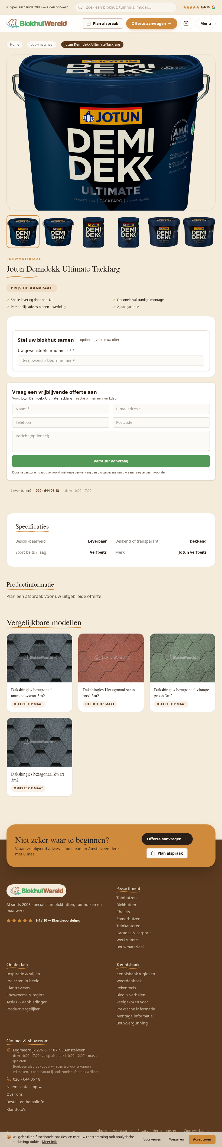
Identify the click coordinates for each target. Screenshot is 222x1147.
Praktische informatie (135, 1008)
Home (14, 44)
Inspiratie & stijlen (23, 973)
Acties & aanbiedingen (27, 1001)
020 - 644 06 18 (47, 491)
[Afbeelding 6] (199, 231)
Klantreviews (18, 987)
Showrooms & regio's (25, 994)
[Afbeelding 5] (163, 231)
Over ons (14, 1094)
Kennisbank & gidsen (135, 973)
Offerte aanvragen (149, 23)
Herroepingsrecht (166, 1131)
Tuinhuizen (126, 897)
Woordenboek (129, 980)
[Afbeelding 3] (93, 231)
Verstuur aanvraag (111, 460)
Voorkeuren (152, 1139)
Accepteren (202, 1139)
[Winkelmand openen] (186, 23)
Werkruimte (127, 939)
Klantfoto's (16, 1109)
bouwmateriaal (42, 44)
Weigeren (176, 1139)
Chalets (123, 911)
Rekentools (126, 987)
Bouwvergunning (132, 1023)
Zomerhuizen (128, 918)
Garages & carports (134, 932)
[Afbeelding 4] (128, 231)
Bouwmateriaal (130, 946)
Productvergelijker (23, 1008)
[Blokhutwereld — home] (36, 23)
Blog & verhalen (130, 994)
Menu (205, 23)
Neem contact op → (24, 1086)
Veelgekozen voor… (133, 1001)
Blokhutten (126, 904)
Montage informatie (134, 1016)
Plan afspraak (105, 23)
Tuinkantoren (128, 925)
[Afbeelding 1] (23, 231)
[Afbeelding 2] (58, 231)
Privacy (143, 1131)
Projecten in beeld (23, 980)
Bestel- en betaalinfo (25, 1101)
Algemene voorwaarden (115, 1131)
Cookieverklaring (196, 1131)
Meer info (49, 1141)
